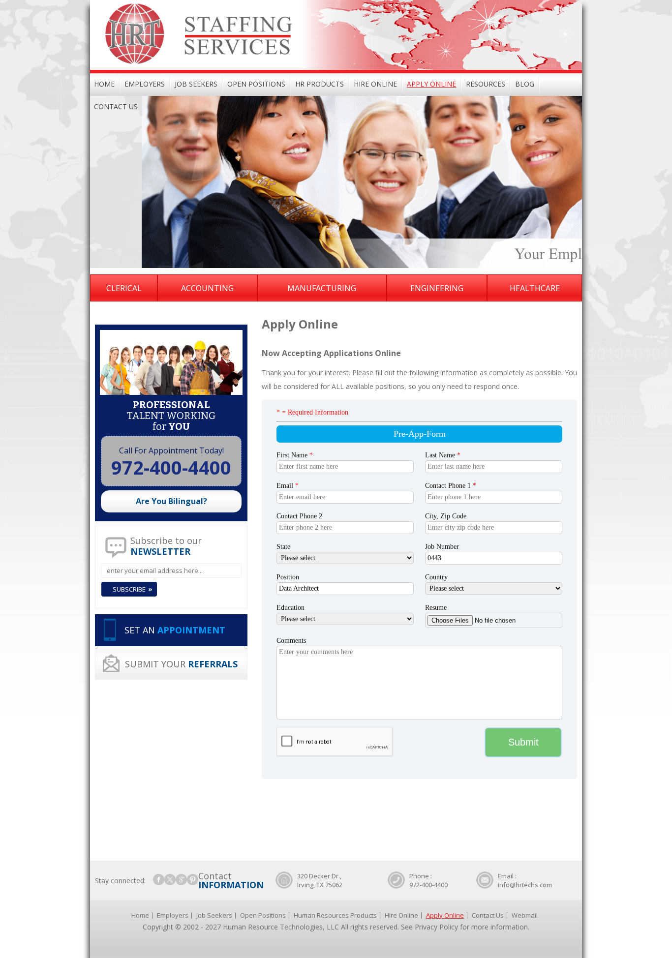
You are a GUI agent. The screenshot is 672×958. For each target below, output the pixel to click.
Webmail (525, 915)
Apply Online (431, 84)
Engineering (436, 288)
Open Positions (256, 84)
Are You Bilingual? (171, 501)
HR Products (319, 84)
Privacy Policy (436, 926)
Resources (485, 84)
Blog (524, 84)
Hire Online (375, 84)
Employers (144, 84)
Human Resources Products (335, 915)
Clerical (124, 288)
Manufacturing (321, 288)
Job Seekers (196, 84)
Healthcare (535, 288)
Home (104, 84)
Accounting (207, 288)
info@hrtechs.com (525, 884)
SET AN (174, 630)
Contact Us (116, 106)
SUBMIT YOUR (181, 664)
